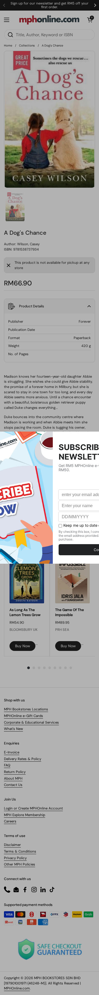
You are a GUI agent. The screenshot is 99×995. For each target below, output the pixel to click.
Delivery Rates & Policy (22, 759)
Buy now (22, 646)
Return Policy (15, 772)
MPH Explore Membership (24, 815)
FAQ (7, 765)
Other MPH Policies (19, 864)
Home (8, 45)
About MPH (13, 778)
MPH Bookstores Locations (26, 709)
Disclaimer (12, 845)
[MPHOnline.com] (49, 20)
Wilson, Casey (28, 244)
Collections (27, 45)
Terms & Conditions (20, 851)
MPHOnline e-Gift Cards (23, 716)
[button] (89, 20)
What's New (13, 728)
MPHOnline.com (17, 988)
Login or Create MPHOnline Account (33, 808)
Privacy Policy (15, 858)
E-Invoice (11, 752)
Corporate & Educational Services (31, 722)
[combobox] (49, 34)
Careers (10, 821)
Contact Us (13, 785)
